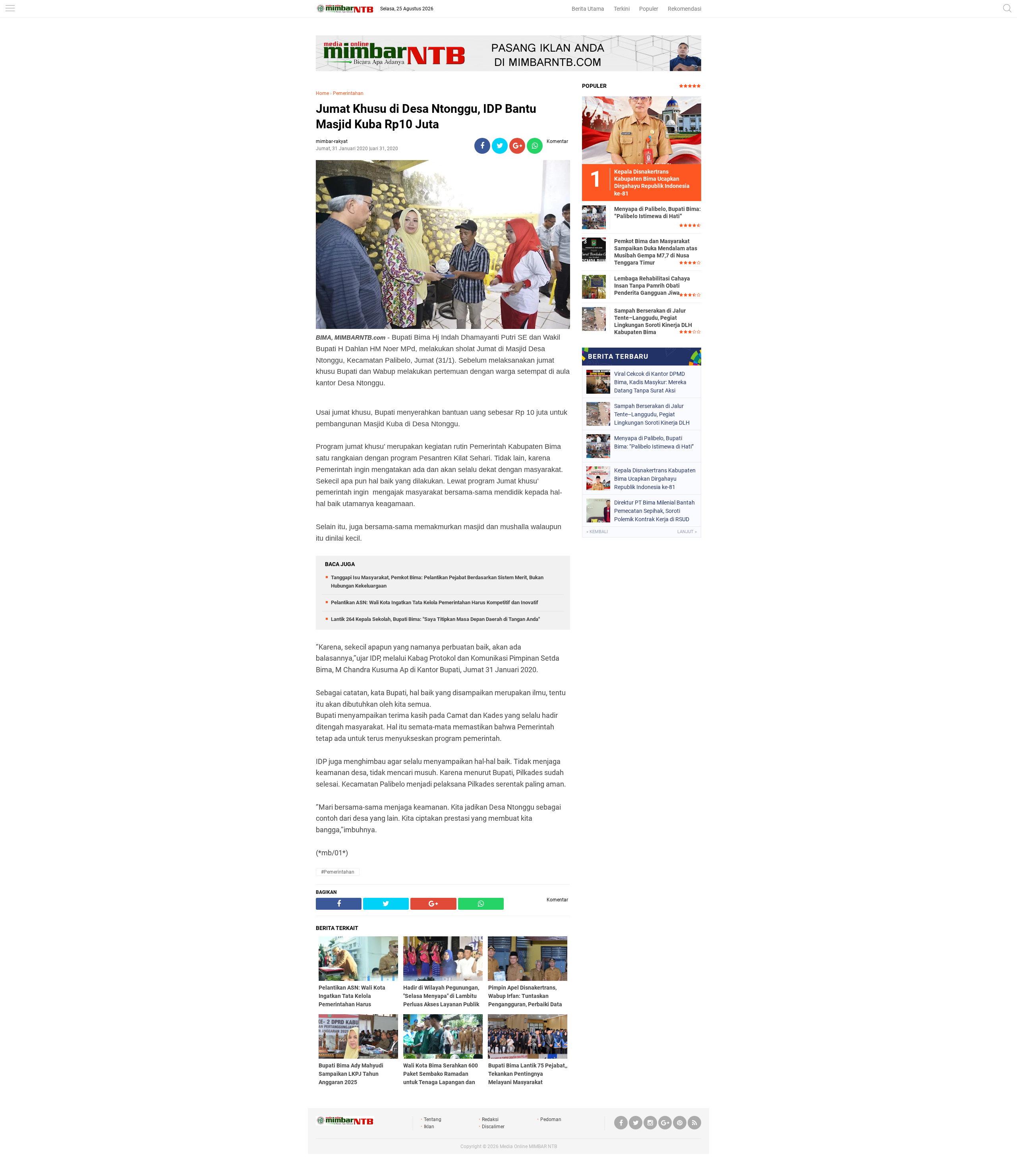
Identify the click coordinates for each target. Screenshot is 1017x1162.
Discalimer (493, 1126)
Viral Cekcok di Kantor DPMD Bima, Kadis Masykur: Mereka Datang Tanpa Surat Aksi (650, 382)
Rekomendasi (684, 9)
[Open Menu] (10, 9)
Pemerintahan (348, 93)
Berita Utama (588, 9)
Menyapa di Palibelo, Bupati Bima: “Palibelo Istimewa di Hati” (657, 212)
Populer (648, 9)
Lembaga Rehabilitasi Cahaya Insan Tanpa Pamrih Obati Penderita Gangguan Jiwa (652, 285)
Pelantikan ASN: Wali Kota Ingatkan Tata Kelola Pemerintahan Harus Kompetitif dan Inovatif (434, 602)
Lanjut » (687, 531)
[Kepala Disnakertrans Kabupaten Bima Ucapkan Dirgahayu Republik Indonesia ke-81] (641, 130)
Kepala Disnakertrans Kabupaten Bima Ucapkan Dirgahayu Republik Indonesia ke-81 (655, 478)
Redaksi (490, 1119)
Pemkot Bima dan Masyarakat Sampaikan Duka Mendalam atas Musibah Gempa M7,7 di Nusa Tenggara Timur (655, 252)
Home (322, 93)
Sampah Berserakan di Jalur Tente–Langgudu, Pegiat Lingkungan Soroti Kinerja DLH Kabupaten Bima (653, 321)
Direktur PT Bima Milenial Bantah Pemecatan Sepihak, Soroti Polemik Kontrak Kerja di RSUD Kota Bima (654, 510)
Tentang (432, 1119)
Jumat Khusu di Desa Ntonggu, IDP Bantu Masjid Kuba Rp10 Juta (426, 116)
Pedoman (550, 1119)
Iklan (429, 1126)
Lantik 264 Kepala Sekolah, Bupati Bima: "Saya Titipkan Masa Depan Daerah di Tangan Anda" (435, 619)
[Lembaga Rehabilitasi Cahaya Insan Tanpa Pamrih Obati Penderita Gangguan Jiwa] (594, 286)
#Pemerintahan (337, 872)
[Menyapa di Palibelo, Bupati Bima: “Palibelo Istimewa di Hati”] (594, 216)
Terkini (622, 9)
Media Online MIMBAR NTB (528, 1146)
